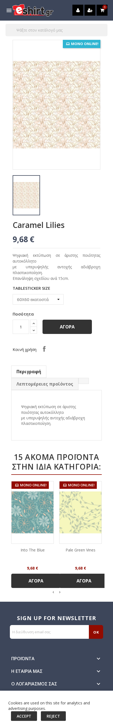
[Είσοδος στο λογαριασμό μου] (77, 10)
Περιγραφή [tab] (28, 372)
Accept (24, 716)
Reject (53, 716)
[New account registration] (89, 10)
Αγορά (67, 327)
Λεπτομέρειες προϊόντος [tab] (44, 384)
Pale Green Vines (80, 550)
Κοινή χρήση (44, 348)
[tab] (83, 381)
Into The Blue (33, 550)
